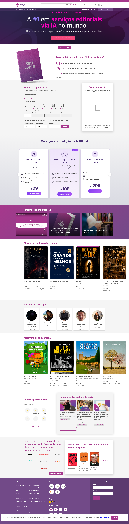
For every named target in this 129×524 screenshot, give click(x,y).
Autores (17, 488)
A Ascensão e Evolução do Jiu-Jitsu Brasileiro (60, 377)
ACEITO (115, 517)
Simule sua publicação (56, 473)
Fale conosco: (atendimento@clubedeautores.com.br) (29, 512)
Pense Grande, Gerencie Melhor (60, 281)
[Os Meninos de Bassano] (88, 357)
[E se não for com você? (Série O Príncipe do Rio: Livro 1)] (114, 262)
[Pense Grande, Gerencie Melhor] (62, 262)
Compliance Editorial (34, 488)
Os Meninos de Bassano (84, 376)
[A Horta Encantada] (36, 357)
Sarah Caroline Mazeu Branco (31, 284)
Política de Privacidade (105, 517)
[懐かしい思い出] (114, 357)
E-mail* (95, 490)
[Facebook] (56, 509)
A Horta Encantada (30, 376)
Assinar (96, 498)
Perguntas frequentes (21, 510)
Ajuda (111, 1)
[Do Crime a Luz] (88, 262)
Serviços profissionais (34, 490)
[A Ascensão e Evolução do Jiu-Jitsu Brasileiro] (62, 357)
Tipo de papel (35, 112)
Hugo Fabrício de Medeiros (30, 378)
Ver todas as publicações (68, 429)
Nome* (95, 484)
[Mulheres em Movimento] (36, 262)
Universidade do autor (34, 493)
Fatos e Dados (19, 496)
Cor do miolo (64, 112)
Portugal (65, 1)
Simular (65, 126)
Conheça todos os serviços (32, 426)
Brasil (59, 1)
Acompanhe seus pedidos (102, 1)
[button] (19, 174)
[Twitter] (51, 509)
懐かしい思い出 (107, 376)
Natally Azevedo (54, 284)
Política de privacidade (34, 485)
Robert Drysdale (54, 380)
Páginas (26, 112)
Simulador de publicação (37, 501)
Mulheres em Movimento (32, 281)
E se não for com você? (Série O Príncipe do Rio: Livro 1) (113, 282)
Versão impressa (28, 123)
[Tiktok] (65, 509)
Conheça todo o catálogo (89, 9)
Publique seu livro (89, 1)
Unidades (51, 123)
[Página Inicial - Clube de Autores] (20, 5)
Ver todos (105, 460)
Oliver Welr (105, 285)
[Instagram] (60, 509)
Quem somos (19, 493)
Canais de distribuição (34, 498)
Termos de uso (19, 498)
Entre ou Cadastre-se (102, 5)
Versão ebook (40, 123)
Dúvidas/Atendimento (21, 485)
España (70, 1)
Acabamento (47, 112)
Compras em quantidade (90, 4)
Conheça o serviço (34, 191)
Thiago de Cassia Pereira (82, 284)
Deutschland (77, 1)
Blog (17, 490)
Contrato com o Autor (21, 501)
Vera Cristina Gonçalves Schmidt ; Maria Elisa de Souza (87, 379)
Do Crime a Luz (81, 281)
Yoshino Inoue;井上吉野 (108, 378)
